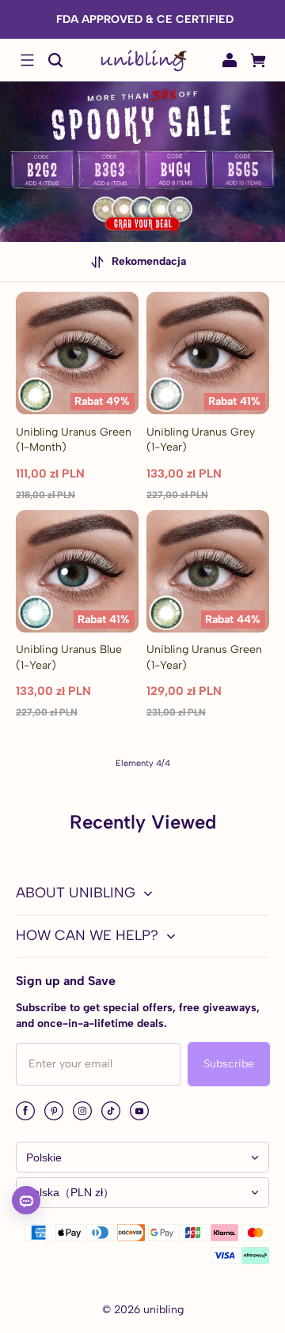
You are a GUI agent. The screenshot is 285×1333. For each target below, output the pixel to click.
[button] (27, 60)
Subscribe (228, 1064)
